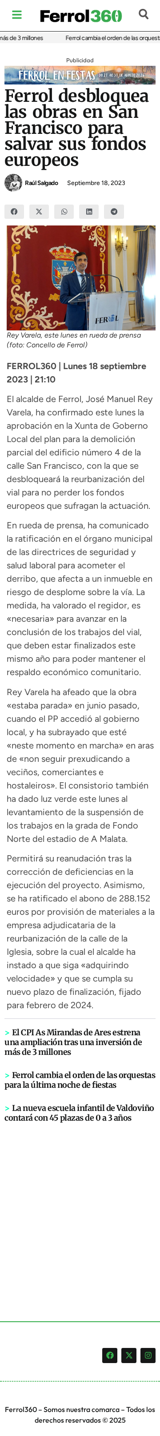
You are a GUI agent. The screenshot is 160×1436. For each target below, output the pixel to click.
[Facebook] (109, 1355)
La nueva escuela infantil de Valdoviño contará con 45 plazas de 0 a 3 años (79, 1113)
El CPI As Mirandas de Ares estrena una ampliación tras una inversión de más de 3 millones (73, 1042)
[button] (14, 212)
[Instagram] (148, 1355)
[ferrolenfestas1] (80, 81)
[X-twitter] (128, 1355)
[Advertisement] (80, 1207)
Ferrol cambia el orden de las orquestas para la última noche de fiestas (79, 1080)
